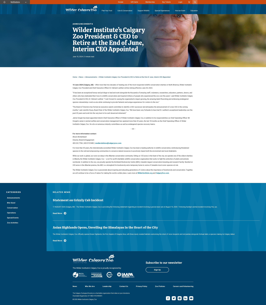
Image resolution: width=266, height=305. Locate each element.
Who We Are (90, 286)
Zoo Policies (160, 286)
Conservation (12, 208)
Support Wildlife (143, 11)
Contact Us (123, 286)
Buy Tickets (166, 2)
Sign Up (157, 270)
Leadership (107, 286)
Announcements (91, 77)
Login (180, 2)
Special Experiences (162, 11)
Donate (120, 2)
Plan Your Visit (107, 11)
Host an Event (180, 11)
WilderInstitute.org (145, 173)
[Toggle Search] (194, 2)
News (81, 77)
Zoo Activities (12, 223)
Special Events (13, 218)
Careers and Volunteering (183, 286)
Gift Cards (134, 2)
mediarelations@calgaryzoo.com (108, 143)
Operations (11, 213)
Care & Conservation (125, 11)
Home (75, 77)
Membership (150, 2)
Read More (57, 213)
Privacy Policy (141, 286)
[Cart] (189, 2)
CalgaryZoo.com (162, 173)
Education (194, 11)
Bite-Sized (11, 203)
